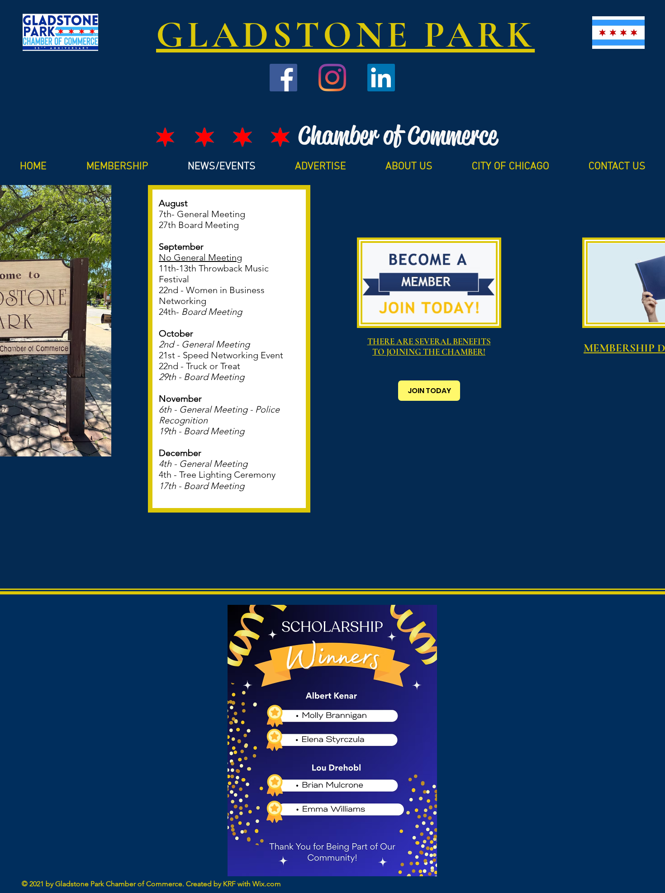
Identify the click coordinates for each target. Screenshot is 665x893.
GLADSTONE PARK (345, 34)
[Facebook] (283, 77)
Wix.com (266, 883)
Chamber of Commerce (397, 135)
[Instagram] (332, 77)
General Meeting (211, 214)
